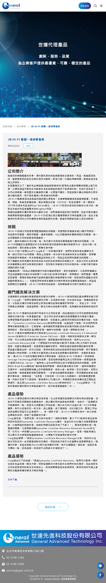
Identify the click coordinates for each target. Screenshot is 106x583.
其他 (28, 145)
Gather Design (52, 578)
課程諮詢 (85, 5)
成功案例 (21, 126)
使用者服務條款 (68, 578)
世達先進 (7, 126)
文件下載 (12, 479)
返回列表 (50, 507)
